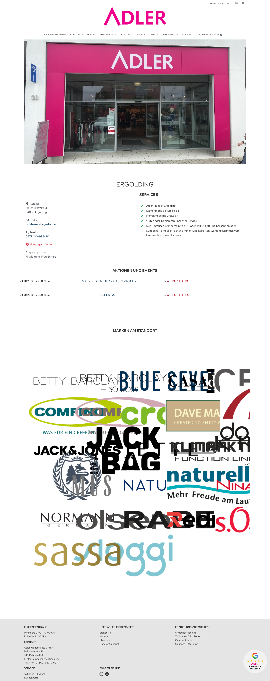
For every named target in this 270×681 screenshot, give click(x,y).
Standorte (105, 632)
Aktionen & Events (34, 674)
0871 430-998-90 (37, 236)
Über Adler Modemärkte (117, 627)
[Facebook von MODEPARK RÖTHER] (243, 3)
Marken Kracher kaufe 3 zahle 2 (109, 281)
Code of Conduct (109, 644)
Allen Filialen (178, 281)
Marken (104, 636)
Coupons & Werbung (186, 644)
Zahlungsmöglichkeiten (188, 636)
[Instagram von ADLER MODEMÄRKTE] (236, 3)
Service (29, 668)
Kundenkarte (31, 677)
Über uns (105, 640)
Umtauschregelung (185, 632)
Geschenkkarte (183, 640)
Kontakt (30, 642)
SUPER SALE (109, 295)
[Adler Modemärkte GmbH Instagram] (101, 674)
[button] (76, 244)
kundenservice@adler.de (41, 224)
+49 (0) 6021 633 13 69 (42, 662)
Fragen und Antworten (192, 627)
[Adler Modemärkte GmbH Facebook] (107, 674)
